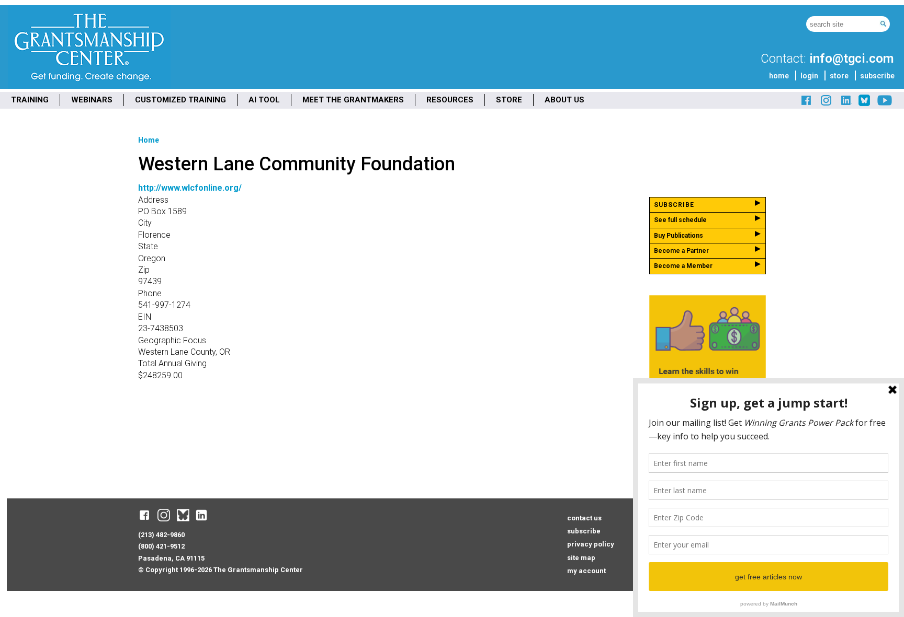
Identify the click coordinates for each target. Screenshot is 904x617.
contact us (584, 518)
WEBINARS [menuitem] (91, 99)
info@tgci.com (851, 58)
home (779, 76)
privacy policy (590, 544)
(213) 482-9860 (161, 535)
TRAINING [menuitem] (30, 99)
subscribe (877, 76)
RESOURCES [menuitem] (449, 99)
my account (586, 571)
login (809, 76)
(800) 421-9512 (161, 546)
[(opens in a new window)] (806, 104)
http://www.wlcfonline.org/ (190, 188)
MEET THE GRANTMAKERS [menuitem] (353, 99)
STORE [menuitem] (509, 99)
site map (581, 558)
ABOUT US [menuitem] (564, 99)
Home (148, 140)
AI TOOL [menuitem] (264, 99)
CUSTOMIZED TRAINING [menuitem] (180, 99)
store (839, 76)
